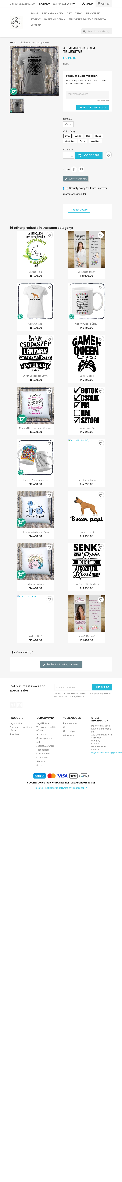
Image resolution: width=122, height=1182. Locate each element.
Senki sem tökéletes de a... (87, 584)
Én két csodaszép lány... (35, 375)
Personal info (70, 723)
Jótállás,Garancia (45, 745)
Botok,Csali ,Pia (86, 428)
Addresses (68, 735)
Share (74, 169)
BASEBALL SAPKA (54, 19)
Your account (73, 718)
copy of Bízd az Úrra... (86, 323)
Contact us (42, 757)
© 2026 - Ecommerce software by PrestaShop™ (61, 787)
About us (14, 734)
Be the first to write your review (63, 664)
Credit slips (69, 731)
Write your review (78, 178)
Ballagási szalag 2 (87, 636)
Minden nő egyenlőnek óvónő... (35, 428)
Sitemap (40, 761)
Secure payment (44, 738)
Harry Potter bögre (86, 480)
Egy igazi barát (35, 636)
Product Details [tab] (78, 209)
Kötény (36, 19)
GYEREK (36, 25)
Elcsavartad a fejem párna (35, 532)
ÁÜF (38, 742)
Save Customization (92, 107)
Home (35, 13)
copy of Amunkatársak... (35, 480)
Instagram (19, 705)
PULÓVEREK (93, 13)
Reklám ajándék (52, 13)
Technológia (42, 749)
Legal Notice (16, 723)
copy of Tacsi (35, 323)
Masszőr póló (35, 271)
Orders (67, 727)
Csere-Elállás (43, 753)
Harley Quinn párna (35, 584)
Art (69, 13)
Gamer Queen (87, 375)
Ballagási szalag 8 (87, 271)
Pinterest (81, 169)
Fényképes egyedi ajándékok (87, 19)
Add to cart (88, 155)
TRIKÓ (78, 13)
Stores (39, 765)
